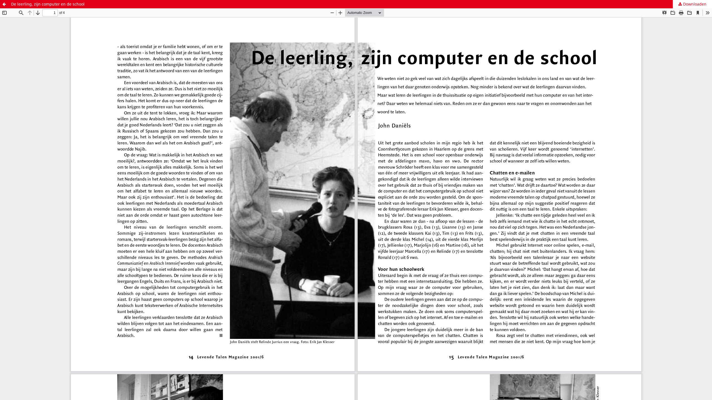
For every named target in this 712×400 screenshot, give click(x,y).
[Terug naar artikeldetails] (4, 4)
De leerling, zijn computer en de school (48, 4)
